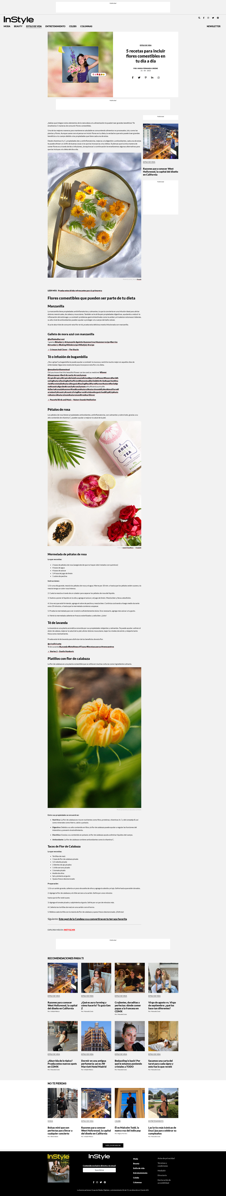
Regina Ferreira (122, 1087)
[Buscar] (199, 3)
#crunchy (70, 345)
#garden (61, 356)
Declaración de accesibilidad (164, 1134)
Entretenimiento (55, 12)
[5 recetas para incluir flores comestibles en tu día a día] (80, 50)
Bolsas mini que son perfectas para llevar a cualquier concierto (60, 1083)
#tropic (51, 347)
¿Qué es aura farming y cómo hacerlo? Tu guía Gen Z (96, 958)
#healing (81, 353)
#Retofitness (73, 616)
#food (73, 359)
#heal (87, 353)
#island (86, 347)
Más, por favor (113, 1099)
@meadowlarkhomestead (59, 339)
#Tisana (82, 616)
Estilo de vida (34, 12)
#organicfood (99, 362)
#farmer (99, 353)
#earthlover (90, 364)
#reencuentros (107, 616)
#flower (103, 342)
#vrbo (102, 350)
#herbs (112, 353)
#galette (79, 311)
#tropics (65, 347)
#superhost (109, 350)
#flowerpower (54, 345)
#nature (106, 353)
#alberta (51, 359)
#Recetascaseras (93, 616)
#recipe (91, 314)
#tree (82, 364)
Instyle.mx (69, 899)
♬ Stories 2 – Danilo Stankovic (61, 621)
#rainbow (89, 362)
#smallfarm (112, 359)
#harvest (81, 362)
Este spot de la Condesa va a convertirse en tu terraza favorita (93, 888)
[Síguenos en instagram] (208, 3)
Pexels (139, 252)
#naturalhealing (60, 350)
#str (98, 350)
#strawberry (53, 314)
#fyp (107, 362)
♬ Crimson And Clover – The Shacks (63, 319)
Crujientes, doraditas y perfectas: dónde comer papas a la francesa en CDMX (128, 960)
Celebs (73, 12)
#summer (66, 359)
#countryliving (71, 362)
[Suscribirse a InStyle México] (58, 1121)
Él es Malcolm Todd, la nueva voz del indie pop (128, 1082)
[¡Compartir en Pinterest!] (146, 63)
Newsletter (213, 12)
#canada (58, 359)
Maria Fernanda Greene (147, 54)
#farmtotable (57, 353)
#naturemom (74, 364)
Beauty (18, 12)
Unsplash (138, 517)
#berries (113, 311)
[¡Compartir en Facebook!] (133, 63)
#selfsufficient (73, 350)
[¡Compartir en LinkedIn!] (152, 63)
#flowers (107, 347)
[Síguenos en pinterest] (218, 3)
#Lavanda (63, 616)
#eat (105, 359)
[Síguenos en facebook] (203, 3)
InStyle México (55, 965)
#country (54, 356)
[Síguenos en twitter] (213, 3)
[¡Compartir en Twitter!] (139, 63)
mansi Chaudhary (128, 517)
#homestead (84, 350)
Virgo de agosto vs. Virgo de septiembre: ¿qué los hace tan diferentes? (162, 958)
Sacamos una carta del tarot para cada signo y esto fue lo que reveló (160, 1016)
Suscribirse (99, 1123)
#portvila (93, 347)
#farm (92, 353)
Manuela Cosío (88, 965)
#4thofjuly (82, 314)
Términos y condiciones (163, 1117)
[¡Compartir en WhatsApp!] (159, 63)
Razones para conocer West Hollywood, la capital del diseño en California (160, 138)
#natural (66, 353)
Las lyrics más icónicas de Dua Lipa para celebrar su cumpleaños (162, 1083)
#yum (77, 359)
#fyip (111, 362)
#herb (62, 345)
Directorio (162, 1128)
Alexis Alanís (54, 1090)
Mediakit (161, 1124)
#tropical (58, 347)
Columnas (86, 12)
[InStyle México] (19, 5)
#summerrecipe (103, 311)
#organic (74, 353)
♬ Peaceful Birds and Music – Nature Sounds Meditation (72, 369)
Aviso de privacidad (166, 1111)
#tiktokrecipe (72, 314)
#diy (101, 359)
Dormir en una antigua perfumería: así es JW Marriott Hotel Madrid (93, 1016)
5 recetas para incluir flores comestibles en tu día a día (145, 41)
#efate (72, 347)
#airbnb (93, 350)
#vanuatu (79, 347)
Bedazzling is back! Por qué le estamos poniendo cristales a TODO (128, 1016)
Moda (7, 12)
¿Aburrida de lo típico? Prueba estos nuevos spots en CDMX (62, 1016)
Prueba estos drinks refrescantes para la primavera (80, 260)
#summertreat (89, 311)
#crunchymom (80, 345)
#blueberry (59, 311)
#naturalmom (93, 359)
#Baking (62, 314)
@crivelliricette (54, 613)
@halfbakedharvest (56, 308)
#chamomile (70, 311)
